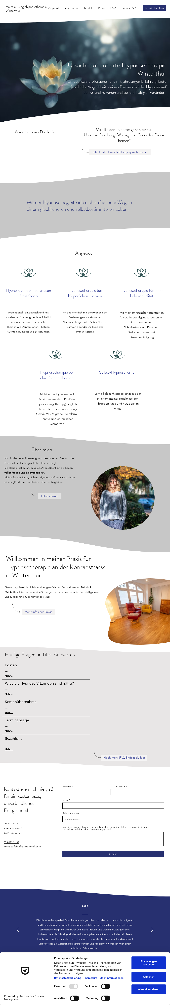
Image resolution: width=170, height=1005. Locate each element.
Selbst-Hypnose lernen (117, 372)
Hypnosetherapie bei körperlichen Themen (85, 293)
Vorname (67, 786)
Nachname (121, 786)
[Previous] (18, 930)
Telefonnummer (71, 813)
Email (65, 800)
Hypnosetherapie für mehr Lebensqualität (141, 293)
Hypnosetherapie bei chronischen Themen (57, 375)
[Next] (152, 930)
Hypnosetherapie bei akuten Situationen (28, 293)
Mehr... (9, 675)
